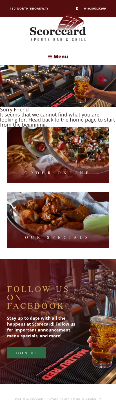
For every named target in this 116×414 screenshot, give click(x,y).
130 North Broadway (29, 8)
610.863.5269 (95, 8)
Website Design (84, 398)
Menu (60, 56)
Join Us (26, 353)
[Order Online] (58, 155)
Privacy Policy (58, 398)
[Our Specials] (58, 220)
